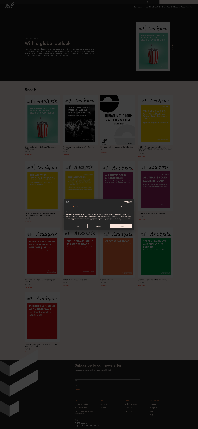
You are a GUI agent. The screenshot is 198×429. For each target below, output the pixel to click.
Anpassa (98, 226)
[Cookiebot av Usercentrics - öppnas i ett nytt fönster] (125, 202)
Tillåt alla (121, 226)
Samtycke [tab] (76, 207)
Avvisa (77, 226)
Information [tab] (99, 207)
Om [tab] (122, 207)
